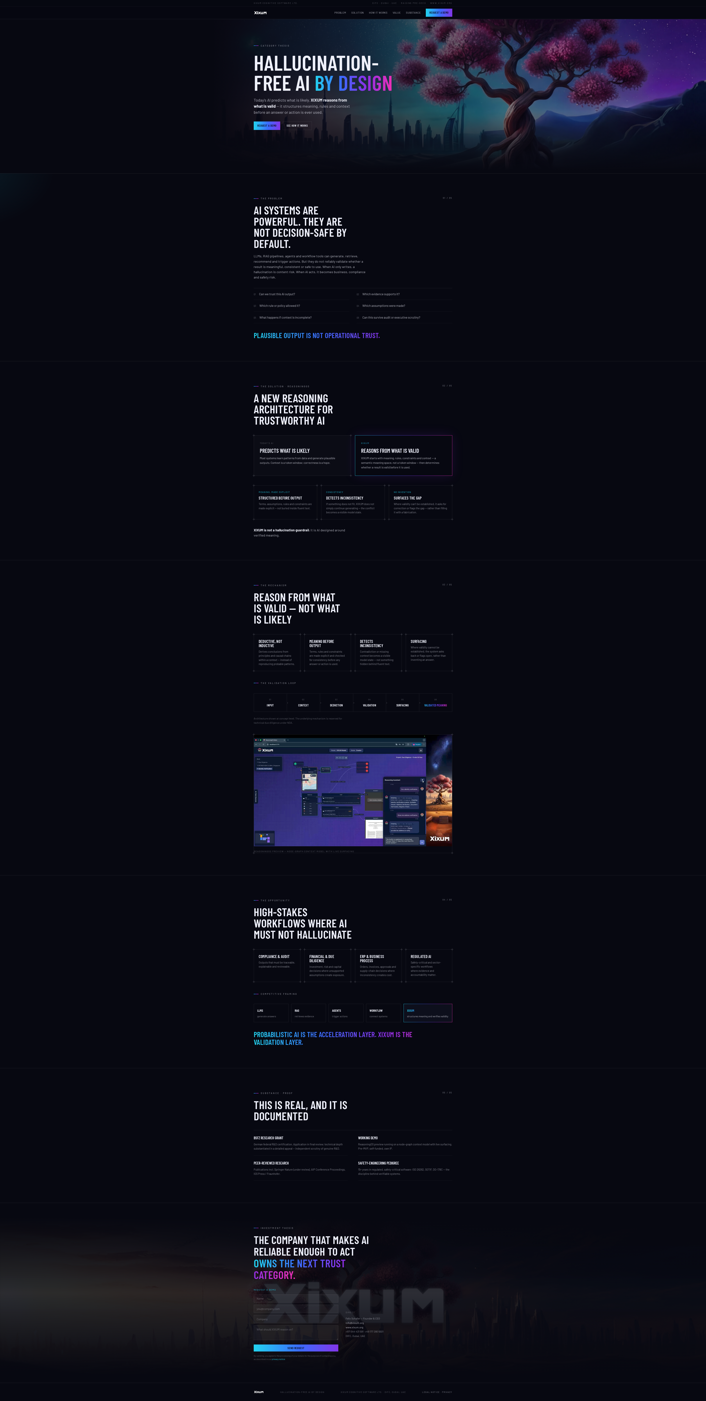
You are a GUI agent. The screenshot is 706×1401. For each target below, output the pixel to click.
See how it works (297, 125)
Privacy (447, 1392)
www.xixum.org (354, 1327)
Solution (357, 12)
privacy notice (278, 1359)
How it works (378, 12)
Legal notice (431, 1392)
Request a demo (439, 12)
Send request (296, 1348)
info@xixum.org (355, 1322)
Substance (413, 12)
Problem (340, 12)
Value (397, 12)
